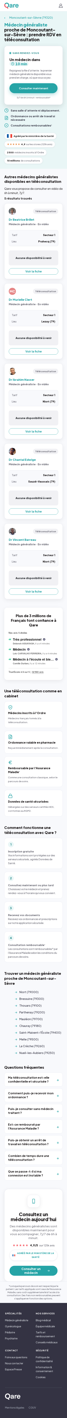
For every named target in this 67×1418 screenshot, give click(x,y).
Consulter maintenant (33, 88)
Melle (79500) (28, 1039)
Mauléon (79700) (31, 1019)
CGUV (32, 1407)
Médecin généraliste (16, 1320)
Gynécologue (13, 1326)
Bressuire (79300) (31, 999)
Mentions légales (14, 1407)
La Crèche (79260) (31, 1046)
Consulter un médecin (31, 1271)
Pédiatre (10, 1332)
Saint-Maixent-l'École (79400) (40, 1032)
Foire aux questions (16, 1357)
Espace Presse (13, 1369)
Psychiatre (11, 1338)
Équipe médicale (45, 1326)
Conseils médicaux (47, 1342)
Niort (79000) (28, 992)
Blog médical (43, 1320)
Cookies (41, 1377)
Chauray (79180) (30, 1026)
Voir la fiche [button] (33, 271)
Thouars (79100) (30, 1005)
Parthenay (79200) (32, 1012)
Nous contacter (14, 1363)
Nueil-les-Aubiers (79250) (37, 1053)
